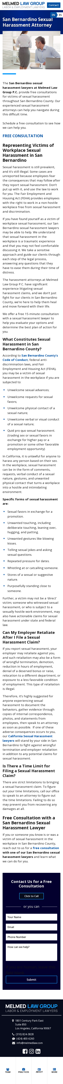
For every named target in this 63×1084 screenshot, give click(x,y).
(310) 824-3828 (25, 1034)
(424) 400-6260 (25, 1038)
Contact (54, 5)
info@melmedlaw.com (29, 1043)
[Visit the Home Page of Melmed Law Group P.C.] (24, 5)
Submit (31, 979)
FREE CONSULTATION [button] (23, 135)
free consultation (46, 848)
